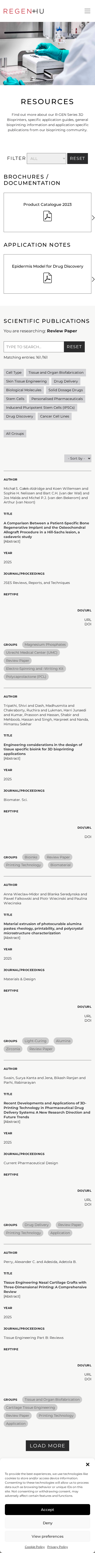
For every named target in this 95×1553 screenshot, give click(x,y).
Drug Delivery (66, 381)
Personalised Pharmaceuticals (57, 399)
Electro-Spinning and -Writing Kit (35, 668)
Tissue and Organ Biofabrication (56, 372)
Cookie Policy (35, 1547)
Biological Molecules (23, 390)
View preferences (48, 1536)
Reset (74, 346)
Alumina (63, 1041)
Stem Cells (15, 399)
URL (87, 620)
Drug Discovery (19, 416)
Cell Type (13, 372)
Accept (47, 1509)
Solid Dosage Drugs (65, 390)
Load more (47, 1446)
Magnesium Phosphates (45, 644)
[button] (87, 1464)
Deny (47, 1523)
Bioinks (31, 857)
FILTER (16, 158)
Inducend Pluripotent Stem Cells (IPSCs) (40, 407)
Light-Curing (36, 1041)
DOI (88, 624)
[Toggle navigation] (87, 11)
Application (60, 1233)
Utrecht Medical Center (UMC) (31, 652)
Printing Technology (23, 865)
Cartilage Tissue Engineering (30, 1407)
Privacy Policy (57, 1547)
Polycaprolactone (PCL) (26, 676)
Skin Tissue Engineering (26, 381)
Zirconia (13, 1049)
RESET (77, 158)
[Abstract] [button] (12, 541)
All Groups (15, 433)
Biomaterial (60, 865)
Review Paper (17, 660)
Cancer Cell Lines (54, 416)
